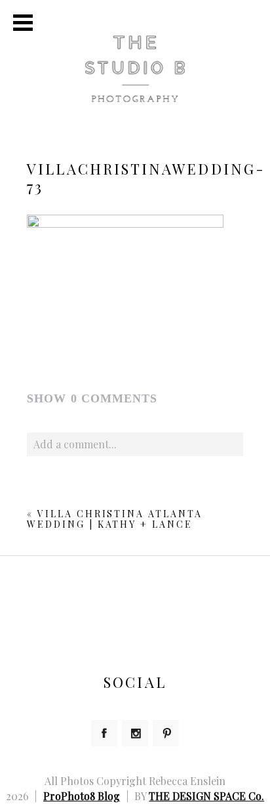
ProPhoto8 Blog (81, 796)
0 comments (92, 398)
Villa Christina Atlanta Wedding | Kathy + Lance (114, 519)
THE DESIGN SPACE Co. (206, 796)
